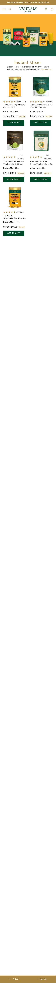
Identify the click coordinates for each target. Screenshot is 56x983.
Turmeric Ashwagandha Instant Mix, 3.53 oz (14, 216)
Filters (16, 979)
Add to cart (13, 123)
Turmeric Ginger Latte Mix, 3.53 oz (14, 106)
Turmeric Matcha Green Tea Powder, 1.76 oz (41, 162)
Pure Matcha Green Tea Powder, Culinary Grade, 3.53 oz (41, 106)
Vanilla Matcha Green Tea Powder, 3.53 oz (13, 162)
